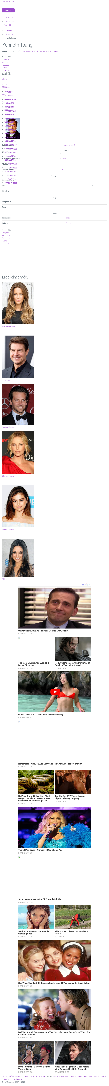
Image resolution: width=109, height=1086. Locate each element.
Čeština (14, 1076)
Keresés (8, 10)
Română (96, 1076)
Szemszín (49, 51)
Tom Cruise (6, 380)
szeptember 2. (69, 145)
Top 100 (7, 25)
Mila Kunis (6, 579)
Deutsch (20, 1076)
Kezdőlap (8, 30)
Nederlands (74, 1076)
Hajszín (56, 51)
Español (33, 1076)
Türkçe (4, 1079)
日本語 (61, 1076)
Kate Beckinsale (8, 326)
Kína (61, 169)
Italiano (55, 1076)
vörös (6, 149)
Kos (5, 84)
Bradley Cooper (8, 427)
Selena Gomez (8, 530)
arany (6, 107)
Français (39, 1076)
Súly (33, 51)
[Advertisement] (54, 260)
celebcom (8, 1)
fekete (6, 118)
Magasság (27, 51)
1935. (62, 145)
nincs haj (7, 122)
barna (6, 115)
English (26, 1076)
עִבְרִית (10, 1079)
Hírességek (8, 17)
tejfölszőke (8, 141)
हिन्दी (44, 1076)
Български (6, 1076)
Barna (68, 218)
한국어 (67, 1076)
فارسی (15, 1079)
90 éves (63, 159)
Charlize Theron (8, 476)
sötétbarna (8, 134)
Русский (103, 1076)
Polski (81, 1076)
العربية (20, 1079)
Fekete (68, 223)
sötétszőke (8, 137)
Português (88, 1076)
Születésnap (9, 21)
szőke (6, 126)
